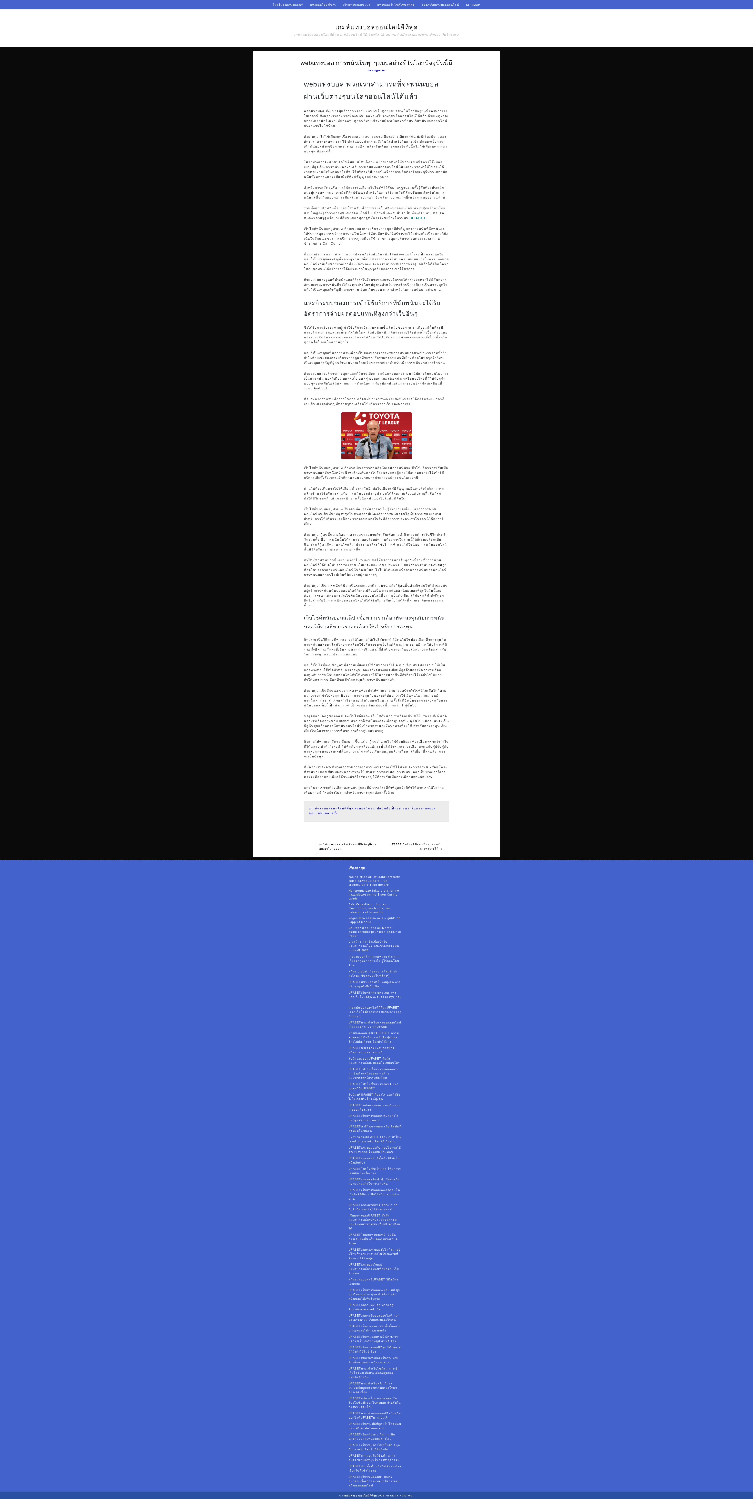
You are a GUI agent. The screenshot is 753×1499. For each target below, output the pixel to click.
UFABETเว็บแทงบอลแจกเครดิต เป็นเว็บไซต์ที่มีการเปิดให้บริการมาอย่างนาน (374, 1194)
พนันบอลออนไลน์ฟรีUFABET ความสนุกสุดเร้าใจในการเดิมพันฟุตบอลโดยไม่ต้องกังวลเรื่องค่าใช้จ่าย (374, 1037)
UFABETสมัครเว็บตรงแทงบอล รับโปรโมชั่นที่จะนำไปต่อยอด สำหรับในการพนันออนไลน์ (375, 1402)
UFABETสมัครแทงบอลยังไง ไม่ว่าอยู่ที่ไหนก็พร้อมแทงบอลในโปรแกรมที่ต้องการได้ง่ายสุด (374, 1253)
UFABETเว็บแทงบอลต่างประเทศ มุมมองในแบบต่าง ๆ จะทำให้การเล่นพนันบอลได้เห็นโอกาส (374, 1294)
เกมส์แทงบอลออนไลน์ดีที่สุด (376, 27)
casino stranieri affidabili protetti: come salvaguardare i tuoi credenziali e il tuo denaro (374, 881)
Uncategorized (376, 70)
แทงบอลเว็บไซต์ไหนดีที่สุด (396, 5)
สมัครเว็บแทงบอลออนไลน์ (440, 5)
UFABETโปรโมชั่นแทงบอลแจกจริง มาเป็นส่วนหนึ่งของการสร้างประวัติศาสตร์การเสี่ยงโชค (374, 1073)
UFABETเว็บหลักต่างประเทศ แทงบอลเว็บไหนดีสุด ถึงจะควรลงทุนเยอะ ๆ (375, 997)
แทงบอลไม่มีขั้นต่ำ (323, 5)
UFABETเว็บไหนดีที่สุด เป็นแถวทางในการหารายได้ (416, 846)
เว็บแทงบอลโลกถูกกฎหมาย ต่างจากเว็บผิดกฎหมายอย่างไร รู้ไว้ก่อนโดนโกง (374, 960)
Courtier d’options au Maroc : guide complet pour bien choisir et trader (375, 932)
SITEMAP (473, 5)
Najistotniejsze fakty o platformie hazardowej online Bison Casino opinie (374, 894)
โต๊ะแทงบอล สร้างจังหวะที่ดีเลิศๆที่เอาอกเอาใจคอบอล (347, 846)
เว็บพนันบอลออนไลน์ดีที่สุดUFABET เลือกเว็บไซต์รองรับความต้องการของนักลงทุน (375, 1011)
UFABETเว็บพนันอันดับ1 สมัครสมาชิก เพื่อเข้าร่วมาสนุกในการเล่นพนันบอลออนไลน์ (374, 1481)
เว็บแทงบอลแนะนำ (356, 5)
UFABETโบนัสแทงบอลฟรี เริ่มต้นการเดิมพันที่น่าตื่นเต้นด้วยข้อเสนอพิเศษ (373, 1239)
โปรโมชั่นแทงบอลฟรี (288, 5)
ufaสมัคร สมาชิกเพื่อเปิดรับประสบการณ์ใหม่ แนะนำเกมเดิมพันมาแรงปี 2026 (374, 945)
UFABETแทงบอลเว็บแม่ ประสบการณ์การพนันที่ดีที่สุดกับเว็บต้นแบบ (374, 1268)
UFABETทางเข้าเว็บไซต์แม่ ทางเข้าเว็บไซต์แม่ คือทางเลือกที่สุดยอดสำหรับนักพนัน (374, 1372)
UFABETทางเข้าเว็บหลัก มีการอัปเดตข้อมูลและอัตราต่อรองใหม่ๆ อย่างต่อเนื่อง (373, 1387)
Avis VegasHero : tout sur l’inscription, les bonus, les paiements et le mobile (369, 908)
